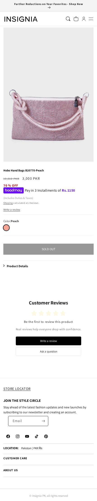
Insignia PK (39, 496)
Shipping (8, 202)
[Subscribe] (43, 421)
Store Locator (17, 388)
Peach (6, 227)
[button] (91, 19)
